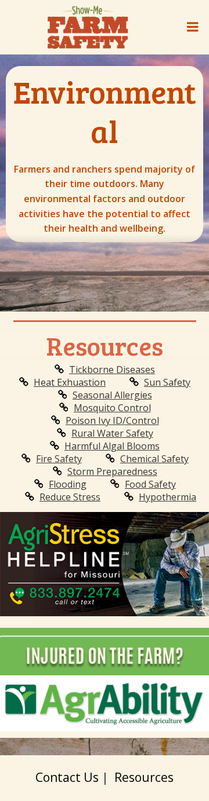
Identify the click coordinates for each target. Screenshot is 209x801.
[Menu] (193, 27)
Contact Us (67, 777)
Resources (144, 777)
